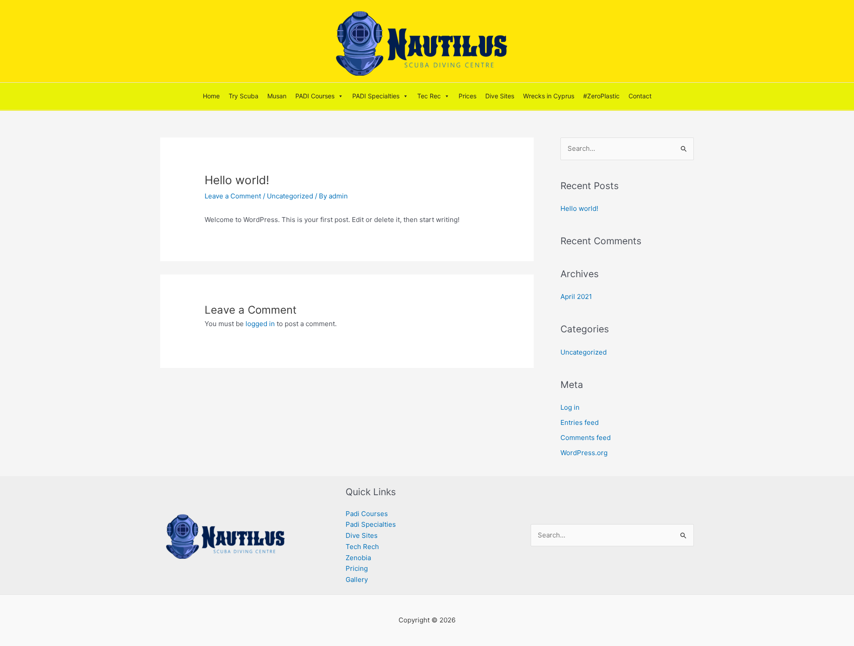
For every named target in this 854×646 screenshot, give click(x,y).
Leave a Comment (233, 196)
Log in (570, 407)
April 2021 (576, 296)
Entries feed (579, 422)
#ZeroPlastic (601, 96)
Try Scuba (243, 96)
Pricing (357, 568)
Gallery (357, 579)
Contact (640, 96)
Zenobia (358, 557)
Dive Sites (499, 96)
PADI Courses (314, 96)
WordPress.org (584, 452)
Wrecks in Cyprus (548, 96)
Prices (467, 96)
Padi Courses (367, 513)
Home (211, 96)
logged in (260, 323)
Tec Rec (429, 96)
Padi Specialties (371, 524)
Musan (276, 96)
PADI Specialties (375, 96)
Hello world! (579, 208)
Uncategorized (290, 196)
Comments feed (585, 437)
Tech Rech (362, 546)
